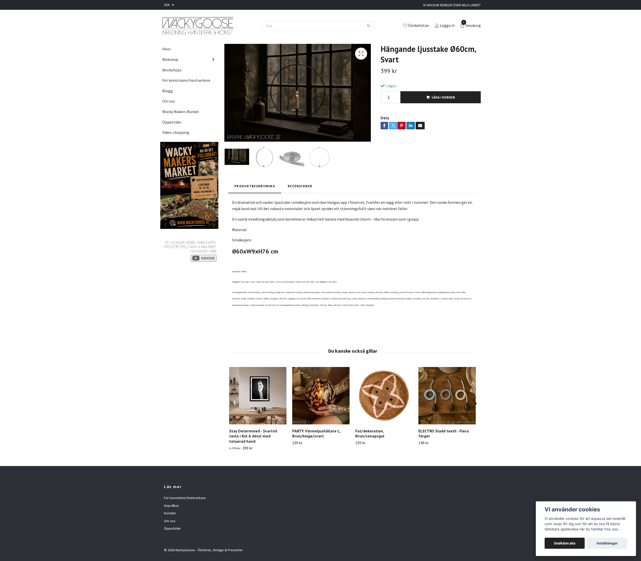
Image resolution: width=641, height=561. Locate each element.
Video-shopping (175, 132)
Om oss (168, 101)
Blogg (167, 90)
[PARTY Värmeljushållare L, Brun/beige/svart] (321, 395)
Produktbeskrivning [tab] (254, 186)
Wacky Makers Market (180, 111)
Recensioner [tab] (300, 186)
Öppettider (172, 122)
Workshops (172, 69)
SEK (167, 5)
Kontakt (170, 513)
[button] (473, 403)
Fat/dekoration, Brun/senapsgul (369, 433)
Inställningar (607, 543)
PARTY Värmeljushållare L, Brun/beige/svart (316, 433)
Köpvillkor (171, 505)
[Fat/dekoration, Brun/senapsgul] (384, 395)
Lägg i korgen (443, 97)
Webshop (170, 59)
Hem (166, 48)
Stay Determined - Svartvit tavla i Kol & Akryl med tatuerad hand (253, 436)
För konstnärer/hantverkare (186, 80)
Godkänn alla (564, 543)
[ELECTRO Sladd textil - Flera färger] (447, 395)
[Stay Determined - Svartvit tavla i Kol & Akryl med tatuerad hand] (257, 395)
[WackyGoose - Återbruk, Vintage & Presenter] (197, 26)
